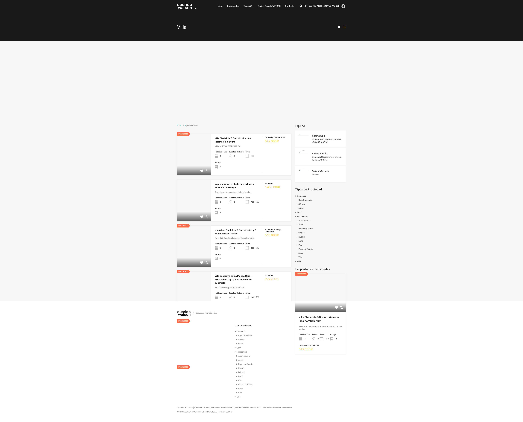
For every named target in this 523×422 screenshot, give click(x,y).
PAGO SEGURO (225, 412)
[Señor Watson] (303, 179)
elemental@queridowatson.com (326, 139)
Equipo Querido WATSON (269, 6)
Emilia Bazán (319, 153)
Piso (300, 245)
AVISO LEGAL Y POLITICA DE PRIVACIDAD (197, 412)
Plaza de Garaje (305, 249)
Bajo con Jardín (305, 228)
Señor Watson (320, 171)
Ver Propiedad (194, 167)
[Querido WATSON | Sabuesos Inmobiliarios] (187, 8)
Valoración (248, 6)
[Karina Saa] (303, 143)
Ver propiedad (320, 304)
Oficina (301, 204)
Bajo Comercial (305, 200)
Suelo (300, 208)
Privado (315, 174)
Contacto (289, 6)
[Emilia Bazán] (303, 161)
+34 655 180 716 (320, 142)
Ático (300, 224)
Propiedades (233, 6)
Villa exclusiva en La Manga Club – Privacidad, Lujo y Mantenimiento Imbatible (233, 279)
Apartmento (304, 220)
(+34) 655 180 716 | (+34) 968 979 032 (321, 6)
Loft (299, 212)
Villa (300, 257)
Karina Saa (318, 135)
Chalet (301, 233)
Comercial (301, 196)
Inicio (220, 6)
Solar (300, 253)
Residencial (302, 216)
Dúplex (301, 237)
